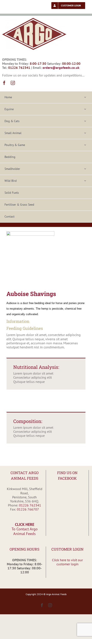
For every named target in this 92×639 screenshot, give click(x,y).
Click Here (25, 529)
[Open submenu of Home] (85, 97)
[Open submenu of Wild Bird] (85, 181)
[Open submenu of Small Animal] (85, 133)
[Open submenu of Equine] (85, 109)
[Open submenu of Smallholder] (85, 169)
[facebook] (4, 83)
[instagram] (13, 83)
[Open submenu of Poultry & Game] (85, 145)
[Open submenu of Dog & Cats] (85, 121)
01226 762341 (30, 505)
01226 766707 (28, 509)
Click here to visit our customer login (67, 562)
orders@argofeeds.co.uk (61, 67)
